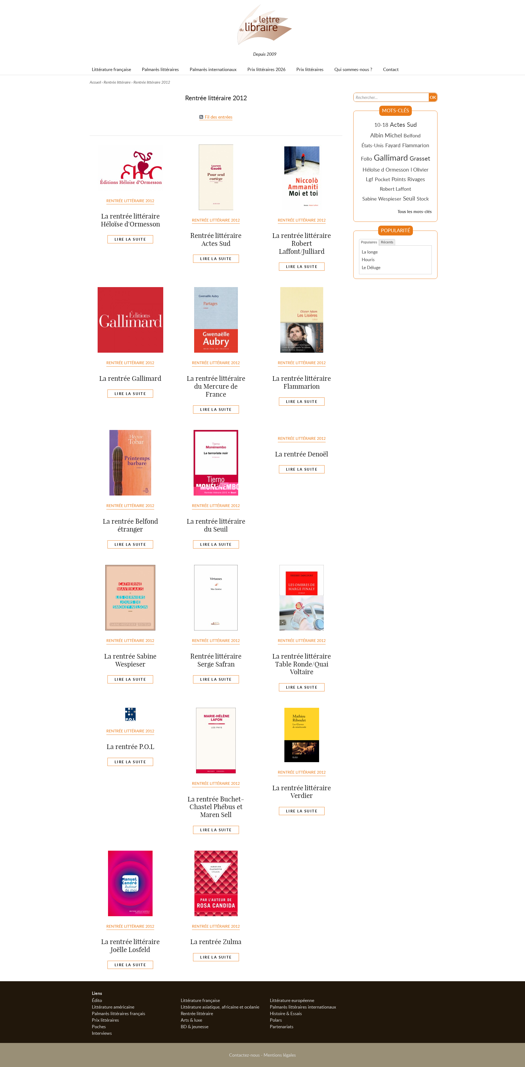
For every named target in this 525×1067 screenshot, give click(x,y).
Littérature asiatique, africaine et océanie (220, 1007)
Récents (387, 242)
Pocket (382, 179)
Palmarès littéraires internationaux (303, 1007)
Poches (99, 1027)
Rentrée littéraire (117, 82)
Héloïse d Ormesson (386, 169)
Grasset (420, 158)
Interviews (102, 1033)
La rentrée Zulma (215, 942)
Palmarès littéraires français (118, 1013)
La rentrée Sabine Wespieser (130, 660)
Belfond (412, 135)
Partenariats (281, 1027)
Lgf (369, 179)
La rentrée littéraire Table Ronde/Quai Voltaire (301, 664)
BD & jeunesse (194, 1027)
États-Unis (372, 145)
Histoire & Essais (286, 1013)
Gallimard (391, 157)
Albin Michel (386, 135)
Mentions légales (280, 1055)
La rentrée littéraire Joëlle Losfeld (130, 946)
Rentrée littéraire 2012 (130, 200)
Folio (366, 158)
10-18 (381, 124)
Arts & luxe (191, 1020)
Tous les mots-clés (415, 211)
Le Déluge (371, 267)
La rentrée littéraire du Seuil (216, 525)
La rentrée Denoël (301, 454)
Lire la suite (130, 239)
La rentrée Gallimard (130, 378)
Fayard (393, 145)
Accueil (95, 82)
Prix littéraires (105, 1020)
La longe (370, 252)
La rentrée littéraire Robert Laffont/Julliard (301, 243)
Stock (423, 198)
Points (399, 179)
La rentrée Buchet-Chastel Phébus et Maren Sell (216, 807)
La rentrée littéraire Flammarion (301, 382)
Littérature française (200, 1000)
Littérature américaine (113, 1007)
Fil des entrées (218, 117)
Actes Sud (403, 124)
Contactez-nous (244, 1055)
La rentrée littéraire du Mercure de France (216, 386)
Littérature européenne (292, 1000)
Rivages (416, 179)
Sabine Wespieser (381, 198)
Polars (276, 1020)
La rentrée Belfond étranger (130, 525)
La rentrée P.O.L (130, 746)
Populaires (369, 242)
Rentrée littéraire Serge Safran (215, 660)
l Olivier (419, 169)
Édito (97, 1000)
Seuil (409, 198)
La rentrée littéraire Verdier (301, 792)
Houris (368, 260)
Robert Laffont (395, 188)
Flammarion (415, 145)
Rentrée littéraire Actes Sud (215, 239)
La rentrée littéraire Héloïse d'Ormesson (130, 220)
